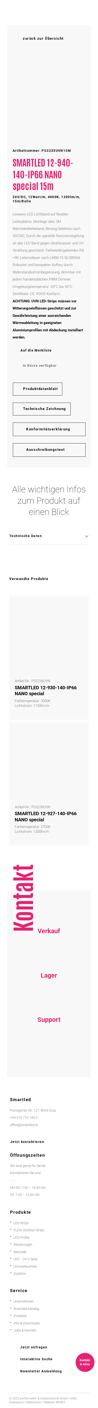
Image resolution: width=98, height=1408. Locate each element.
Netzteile (20, 1252)
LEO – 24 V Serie (25, 1259)
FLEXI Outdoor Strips (29, 1230)
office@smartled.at (24, 1125)
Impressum (16, 1402)
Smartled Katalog (26, 1309)
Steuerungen (23, 1245)
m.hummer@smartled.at (49, 1060)
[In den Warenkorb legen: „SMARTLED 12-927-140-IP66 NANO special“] (79, 731)
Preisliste (20, 1316)
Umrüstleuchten (25, 1267)
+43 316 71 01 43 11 (49, 1001)
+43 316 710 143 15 (49, 957)
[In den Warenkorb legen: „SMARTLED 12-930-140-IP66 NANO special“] (79, 605)
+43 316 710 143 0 (49, 1046)
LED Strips (21, 1223)
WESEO (60, 1402)
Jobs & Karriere (25, 1330)
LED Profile (21, 1238)
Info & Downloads (27, 1323)
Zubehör (20, 1274)
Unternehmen (24, 1301)
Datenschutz (34, 1402)
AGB (73, 1398)
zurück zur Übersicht (43, 38)
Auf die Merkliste (36, 350)
